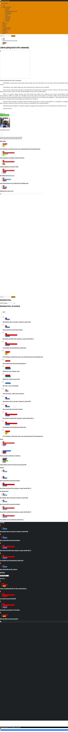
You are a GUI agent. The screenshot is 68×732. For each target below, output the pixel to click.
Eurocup (7, 9)
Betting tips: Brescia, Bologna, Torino (11, 371)
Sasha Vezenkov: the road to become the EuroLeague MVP (13, 464)
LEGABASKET (8, 14)
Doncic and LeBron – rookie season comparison (13, 393)
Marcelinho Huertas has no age (7, 175)
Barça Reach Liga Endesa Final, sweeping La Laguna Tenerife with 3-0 (18, 339)
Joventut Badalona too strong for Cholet (9, 166)
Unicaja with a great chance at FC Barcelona (10, 610)
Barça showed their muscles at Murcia (8, 569)
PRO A (4, 164)
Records (4, 25)
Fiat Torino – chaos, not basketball (10, 385)
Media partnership (6, 29)
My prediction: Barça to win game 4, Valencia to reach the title (17, 322)
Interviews (5, 30)
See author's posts (5, 129)
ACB (3, 151)
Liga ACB (7, 21)
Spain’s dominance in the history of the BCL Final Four (12, 158)
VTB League (7, 18)
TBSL (6, 15)
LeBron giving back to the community (10, 111)
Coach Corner (5, 32)
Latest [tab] (4, 312)
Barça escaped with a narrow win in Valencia (13, 330)
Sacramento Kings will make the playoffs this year (11, 138)
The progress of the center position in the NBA (11, 137)
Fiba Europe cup (8, 12)
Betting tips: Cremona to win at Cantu (11, 379)
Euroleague (7, 8)
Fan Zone (4, 26)
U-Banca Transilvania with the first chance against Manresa (13, 588)
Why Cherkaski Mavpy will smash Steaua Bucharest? (14, 363)
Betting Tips (5, 23)
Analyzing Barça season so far (6, 191)
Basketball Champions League (11, 11)
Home (4, 5)
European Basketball (7, 7)
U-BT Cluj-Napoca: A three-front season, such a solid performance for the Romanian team (20, 149)
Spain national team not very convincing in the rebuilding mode (14, 183)
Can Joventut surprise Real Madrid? (8, 598)
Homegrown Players (7, 27)
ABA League (7, 19)
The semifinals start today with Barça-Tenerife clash (14, 348)
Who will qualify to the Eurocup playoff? (9, 619)
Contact (4, 33)
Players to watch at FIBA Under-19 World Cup (10, 455)
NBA (3, 22)
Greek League (8, 16)
